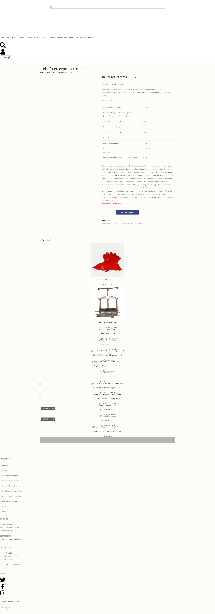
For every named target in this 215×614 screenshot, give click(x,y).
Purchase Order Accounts (12, 501)
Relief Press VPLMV (107, 333)
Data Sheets (7, 506)
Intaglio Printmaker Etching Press (107, 398)
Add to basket (127, 212)
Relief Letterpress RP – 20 (62, 72)
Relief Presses (141, 223)
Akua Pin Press (107, 377)
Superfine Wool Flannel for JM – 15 (107, 366)
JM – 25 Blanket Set (107, 409)
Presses (115, 223)
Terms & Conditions (10, 486)
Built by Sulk (7, 608)
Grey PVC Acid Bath (107, 420)
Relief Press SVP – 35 (107, 322)
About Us (5, 465)
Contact (5, 470)
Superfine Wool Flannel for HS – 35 (107, 431)
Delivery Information (10, 476)
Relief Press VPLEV (107, 344)
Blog (4, 512)
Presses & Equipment (126, 223)
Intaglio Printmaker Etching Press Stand (107, 388)
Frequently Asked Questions (13, 481)
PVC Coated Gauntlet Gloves (107, 280)
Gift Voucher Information (12, 496)
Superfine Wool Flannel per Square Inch (107, 355)
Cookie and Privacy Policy (12, 491)
